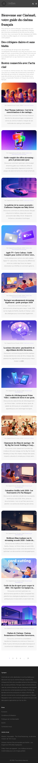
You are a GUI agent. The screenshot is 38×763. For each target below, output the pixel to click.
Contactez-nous (6, 726)
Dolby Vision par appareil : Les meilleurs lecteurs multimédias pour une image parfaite (16, 750)
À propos (4, 712)
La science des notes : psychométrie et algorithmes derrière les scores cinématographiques (19, 349)
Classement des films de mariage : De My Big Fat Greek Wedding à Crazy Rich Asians (19, 444)
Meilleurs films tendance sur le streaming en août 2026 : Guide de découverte (19, 539)
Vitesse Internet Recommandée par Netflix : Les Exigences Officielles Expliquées (17, 744)
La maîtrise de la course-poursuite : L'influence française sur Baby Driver (19, 206)
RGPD (3, 723)
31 (28, 658)
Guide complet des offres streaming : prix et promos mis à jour (19, 158)
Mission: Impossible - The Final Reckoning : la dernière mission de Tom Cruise (18, 738)
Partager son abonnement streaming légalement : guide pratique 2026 (19, 301)
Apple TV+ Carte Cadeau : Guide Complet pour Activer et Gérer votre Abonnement (19, 254)
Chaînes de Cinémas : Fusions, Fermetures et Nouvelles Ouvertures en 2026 (19, 634)
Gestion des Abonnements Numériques (22, 153)
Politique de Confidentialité (10, 719)
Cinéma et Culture (28, 105)
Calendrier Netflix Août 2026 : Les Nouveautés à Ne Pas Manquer (19, 491)
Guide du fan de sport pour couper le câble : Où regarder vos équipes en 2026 (19, 586)
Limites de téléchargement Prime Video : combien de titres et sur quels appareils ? (19, 396)
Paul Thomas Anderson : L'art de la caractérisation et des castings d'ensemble (19, 111)
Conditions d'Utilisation (8, 715)
